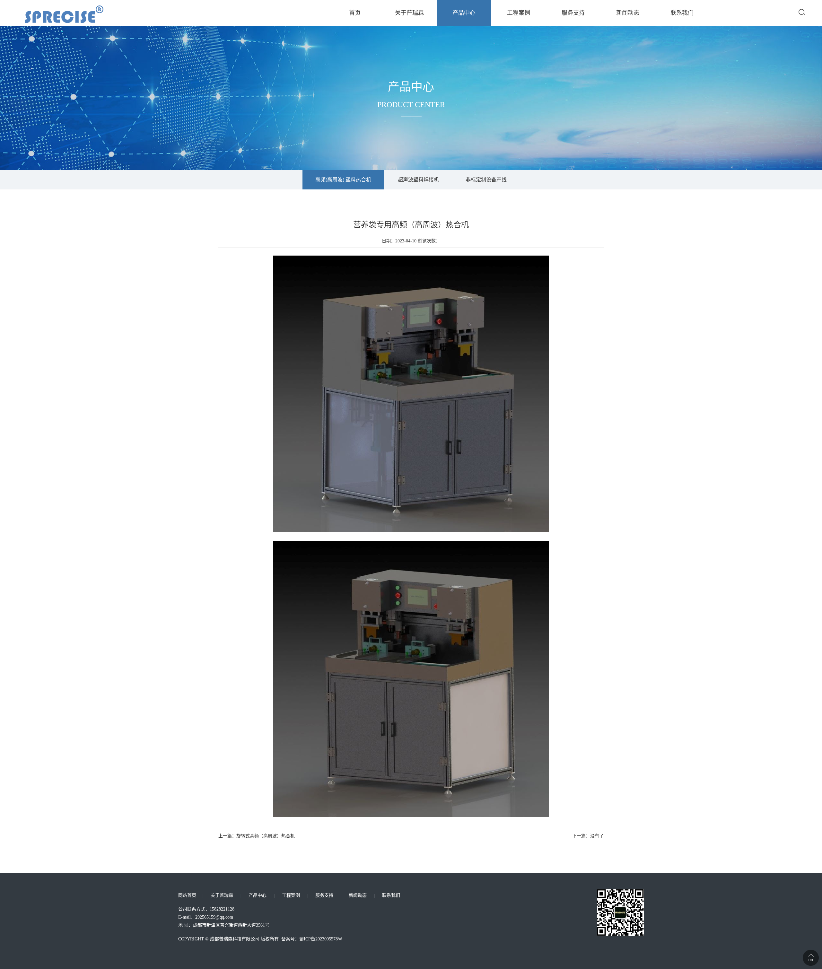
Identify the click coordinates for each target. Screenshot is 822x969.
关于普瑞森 (409, 13)
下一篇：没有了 (588, 836)
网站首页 (187, 895)
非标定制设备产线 (486, 179)
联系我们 (682, 13)
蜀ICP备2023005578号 (320, 939)
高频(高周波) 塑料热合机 (343, 179)
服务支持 (573, 13)
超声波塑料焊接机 (418, 179)
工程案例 (518, 13)
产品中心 (464, 13)
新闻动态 (627, 13)
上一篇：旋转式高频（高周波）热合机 (256, 836)
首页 (355, 13)
